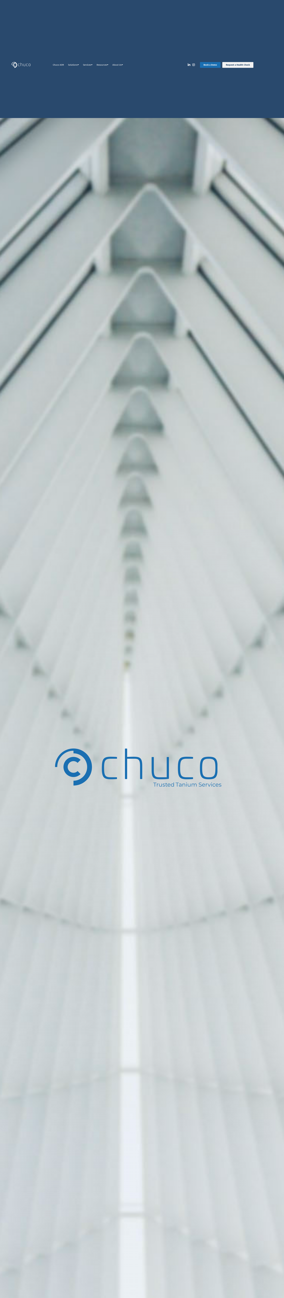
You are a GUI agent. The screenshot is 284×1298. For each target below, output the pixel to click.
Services (87, 65)
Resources (102, 65)
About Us (117, 65)
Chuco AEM (58, 65)
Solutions (73, 65)
